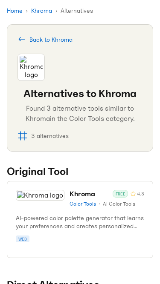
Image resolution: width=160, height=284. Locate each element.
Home (15, 10)
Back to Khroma (51, 39)
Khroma (41, 10)
